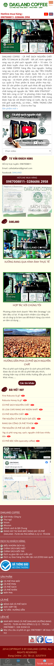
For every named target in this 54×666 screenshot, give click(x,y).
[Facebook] (40, 639)
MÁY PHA (8, 592)
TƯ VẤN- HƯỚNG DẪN (14, 609)
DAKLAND (17, 172)
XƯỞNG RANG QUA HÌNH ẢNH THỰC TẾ (27, 261)
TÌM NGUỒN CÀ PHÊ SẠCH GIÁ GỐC (19, 418)
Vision (7, 522)
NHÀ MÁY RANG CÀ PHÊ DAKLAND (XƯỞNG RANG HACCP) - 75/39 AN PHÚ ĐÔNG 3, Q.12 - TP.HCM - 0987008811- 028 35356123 (27, 624)
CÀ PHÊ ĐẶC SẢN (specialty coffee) (19, 440)
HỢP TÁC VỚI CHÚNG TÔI (27, 305)
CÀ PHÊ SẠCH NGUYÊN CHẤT (16, 404)
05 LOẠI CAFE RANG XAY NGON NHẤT (20, 409)
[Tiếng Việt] (46, 14)
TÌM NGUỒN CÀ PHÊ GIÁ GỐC (16, 428)
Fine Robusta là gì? (11, 395)
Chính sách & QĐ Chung (15, 528)
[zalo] (49, 639)
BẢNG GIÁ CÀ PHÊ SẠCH (15, 604)
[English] (51, 14)
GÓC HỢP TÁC (10, 606)
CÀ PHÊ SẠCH (10, 586)
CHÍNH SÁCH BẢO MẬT (14, 548)
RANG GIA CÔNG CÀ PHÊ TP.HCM (18, 423)
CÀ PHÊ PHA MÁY (12, 581)
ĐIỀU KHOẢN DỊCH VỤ (14, 545)
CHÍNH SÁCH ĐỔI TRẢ (14, 551)
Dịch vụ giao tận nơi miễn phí (18, 554)
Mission (7, 525)
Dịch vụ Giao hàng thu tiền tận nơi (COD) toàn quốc (28, 557)
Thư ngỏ (8, 519)
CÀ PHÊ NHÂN (10, 589)
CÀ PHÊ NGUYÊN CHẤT (13, 414)
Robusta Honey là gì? (12, 400)
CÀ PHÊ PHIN (10, 584)
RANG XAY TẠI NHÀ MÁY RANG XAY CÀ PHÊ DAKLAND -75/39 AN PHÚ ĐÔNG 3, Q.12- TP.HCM (27, 532)
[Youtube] (32, 639)
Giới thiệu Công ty (12, 516)
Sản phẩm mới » (10, 108)
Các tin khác (27, 383)
